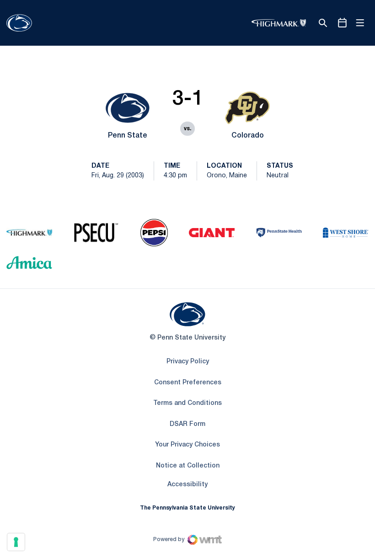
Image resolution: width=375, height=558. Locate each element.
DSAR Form (187, 424)
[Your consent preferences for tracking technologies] (16, 542)
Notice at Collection (188, 466)
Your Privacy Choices (187, 445)
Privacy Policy (187, 362)
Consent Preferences (187, 383)
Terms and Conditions (187, 403)
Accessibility (187, 484)
